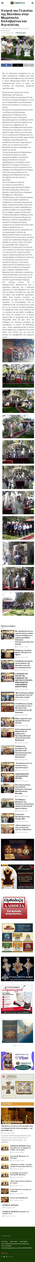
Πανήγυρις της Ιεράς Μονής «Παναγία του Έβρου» (23, 652)
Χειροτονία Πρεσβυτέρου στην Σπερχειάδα (22, 816)
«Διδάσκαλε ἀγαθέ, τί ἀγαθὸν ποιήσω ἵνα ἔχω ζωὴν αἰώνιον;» (21, 1165)
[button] (11, 1045)
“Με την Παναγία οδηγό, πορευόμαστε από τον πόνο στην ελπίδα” (24, 695)
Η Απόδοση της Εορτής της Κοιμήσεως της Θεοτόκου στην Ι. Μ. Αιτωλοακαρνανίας (24, 664)
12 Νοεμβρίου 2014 (9, 1207)
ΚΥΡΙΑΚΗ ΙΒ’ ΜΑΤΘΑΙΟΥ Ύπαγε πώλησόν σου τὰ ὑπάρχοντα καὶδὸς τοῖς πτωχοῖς (20, 1148)
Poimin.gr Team (21, 33)
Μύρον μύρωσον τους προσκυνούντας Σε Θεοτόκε (23, 720)
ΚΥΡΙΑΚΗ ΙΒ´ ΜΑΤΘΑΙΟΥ (10, 1205)
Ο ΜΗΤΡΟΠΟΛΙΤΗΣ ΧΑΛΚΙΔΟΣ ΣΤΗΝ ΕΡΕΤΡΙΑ (22, 776)
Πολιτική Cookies (6, 1246)
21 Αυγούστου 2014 (9, 1216)
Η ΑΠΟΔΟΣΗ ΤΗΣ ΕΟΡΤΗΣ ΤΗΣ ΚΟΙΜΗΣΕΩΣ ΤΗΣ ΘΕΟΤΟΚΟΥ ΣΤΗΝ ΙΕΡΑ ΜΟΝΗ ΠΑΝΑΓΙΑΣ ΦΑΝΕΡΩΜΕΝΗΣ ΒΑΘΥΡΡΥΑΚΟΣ (23, 680)
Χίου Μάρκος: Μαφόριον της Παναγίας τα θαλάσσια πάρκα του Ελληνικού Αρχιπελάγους (24, 803)
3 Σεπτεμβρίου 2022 (8, 1133)
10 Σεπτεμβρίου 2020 (7, 33)
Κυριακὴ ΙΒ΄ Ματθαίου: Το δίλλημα (19, 1157)
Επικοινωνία (14, 1241)
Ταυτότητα (4, 1241)
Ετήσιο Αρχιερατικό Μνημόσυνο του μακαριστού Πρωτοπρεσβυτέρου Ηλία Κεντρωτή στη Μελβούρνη (23, 734)
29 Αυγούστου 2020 (17, 1169)
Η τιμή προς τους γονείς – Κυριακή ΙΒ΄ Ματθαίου (19, 1174)
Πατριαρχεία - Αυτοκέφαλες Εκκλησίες (6, 730)
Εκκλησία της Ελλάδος (10, 28)
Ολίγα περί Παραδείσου (19, 1198)
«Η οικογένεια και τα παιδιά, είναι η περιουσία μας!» (23, 765)
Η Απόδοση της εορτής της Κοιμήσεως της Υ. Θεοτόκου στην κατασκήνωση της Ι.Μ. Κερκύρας (24, 707)
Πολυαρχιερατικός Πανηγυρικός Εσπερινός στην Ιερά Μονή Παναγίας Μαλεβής (23, 789)
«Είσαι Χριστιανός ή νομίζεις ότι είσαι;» (21, 1182)
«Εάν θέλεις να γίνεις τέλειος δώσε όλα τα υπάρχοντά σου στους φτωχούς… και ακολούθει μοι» (17, 1128)
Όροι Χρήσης (23, 1241)
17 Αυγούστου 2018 (17, 1200)
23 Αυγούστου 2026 (22, 647)
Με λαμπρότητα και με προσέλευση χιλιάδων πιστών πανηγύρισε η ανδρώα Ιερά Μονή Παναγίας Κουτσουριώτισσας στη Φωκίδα (24, 637)
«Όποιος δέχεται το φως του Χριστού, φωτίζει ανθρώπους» (23, 827)
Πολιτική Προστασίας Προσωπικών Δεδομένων (15, 1244)
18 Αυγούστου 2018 (17, 1194)
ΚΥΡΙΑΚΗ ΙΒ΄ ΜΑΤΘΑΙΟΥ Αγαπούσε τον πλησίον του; (15, 1212)
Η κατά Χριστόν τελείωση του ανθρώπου (20, 1190)
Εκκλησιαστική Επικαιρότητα (12, 1122)
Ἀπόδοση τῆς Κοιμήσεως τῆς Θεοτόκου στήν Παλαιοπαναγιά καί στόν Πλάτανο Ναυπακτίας (23, 751)
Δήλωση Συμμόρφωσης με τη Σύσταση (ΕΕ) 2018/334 (16, 1248)
